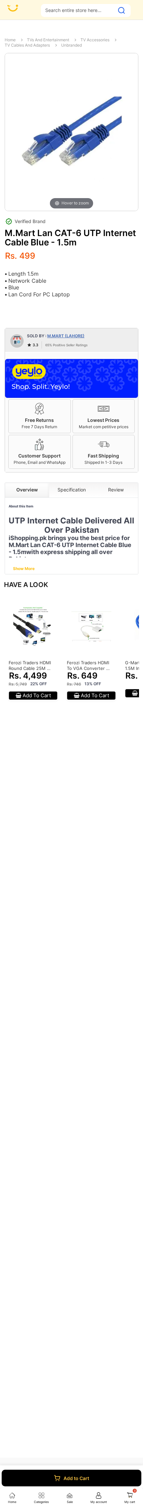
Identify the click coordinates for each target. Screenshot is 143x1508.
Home (10, 39)
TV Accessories (94, 39)
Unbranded (71, 45)
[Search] (121, 10)
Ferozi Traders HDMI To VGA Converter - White (88, 665)
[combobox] (77, 10)
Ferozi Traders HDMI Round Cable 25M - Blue (30, 665)
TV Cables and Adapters (27, 45)
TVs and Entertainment (48, 39)
